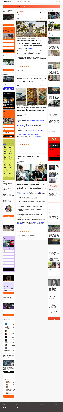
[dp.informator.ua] (7, 1)
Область (21, 1)
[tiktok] (12, 407)
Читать (9, 315)
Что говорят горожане (9, 70)
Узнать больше (9, 107)
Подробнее (9, 216)
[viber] (10, 407)
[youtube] (15, 407)
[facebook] (3, 407)
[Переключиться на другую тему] (58, 1)
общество (23, 235)
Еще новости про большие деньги (9, 396)
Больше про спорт (54, 318)
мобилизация (32, 235)
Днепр (18, 1)
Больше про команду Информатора (54, 186)
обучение (18, 235)
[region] (8, 87)
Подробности (8, 24)
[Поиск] (59, 1)
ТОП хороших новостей (25, 148)
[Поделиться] (43, 18)
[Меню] (13, 1)
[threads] (17, 407)
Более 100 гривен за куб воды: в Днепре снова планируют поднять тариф (34, 6)
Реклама (28, 1)
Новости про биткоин (9, 292)
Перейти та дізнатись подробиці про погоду (9, 89)
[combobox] (5, 85)
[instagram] (5, 407)
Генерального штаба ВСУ (10, 178)
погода (22, 70)
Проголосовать (9, 50)
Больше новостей (54, 139)
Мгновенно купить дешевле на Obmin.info (54, 159)
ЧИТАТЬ (9, 371)
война (28, 235)
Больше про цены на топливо (9, 269)
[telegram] (8, 407)
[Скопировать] (45, 18)
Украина (25, 1)
